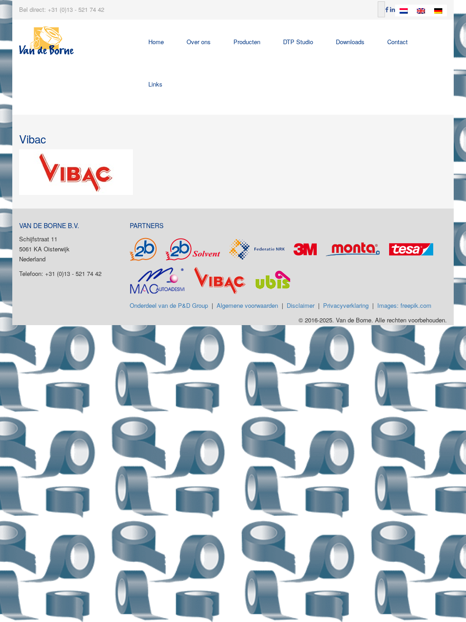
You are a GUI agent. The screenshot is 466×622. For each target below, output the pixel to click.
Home (156, 41)
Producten (246, 41)
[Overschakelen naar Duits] (438, 10)
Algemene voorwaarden (247, 305)
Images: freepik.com (404, 305)
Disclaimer (300, 305)
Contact (397, 41)
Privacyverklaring (346, 305)
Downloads (350, 41)
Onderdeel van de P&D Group (169, 305)
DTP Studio (298, 41)
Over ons (199, 41)
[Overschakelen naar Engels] (421, 10)
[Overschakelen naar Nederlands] (403, 10)
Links (155, 84)
